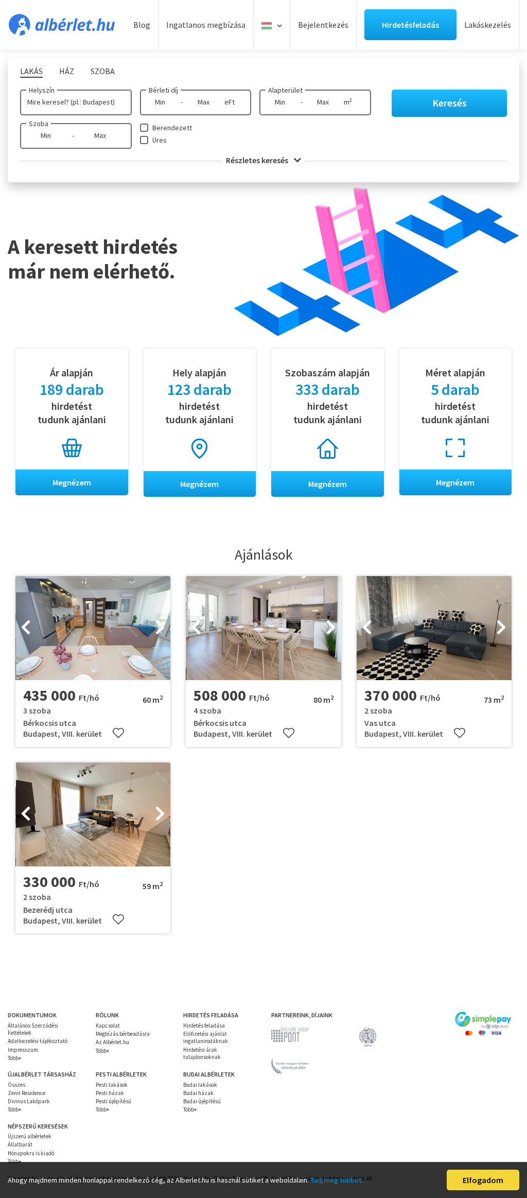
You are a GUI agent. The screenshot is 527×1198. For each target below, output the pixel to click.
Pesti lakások (112, 1084)
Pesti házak (110, 1093)
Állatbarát (20, 1144)
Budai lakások (200, 1084)
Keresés (449, 102)
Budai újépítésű (202, 1101)
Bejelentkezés (323, 25)
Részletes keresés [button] (258, 160)
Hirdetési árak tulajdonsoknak (202, 1053)
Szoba (38, 123)
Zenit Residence (26, 1093)
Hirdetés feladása (204, 1025)
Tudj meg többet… (339, 1180)
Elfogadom (483, 1180)
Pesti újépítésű (113, 1101)
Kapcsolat (108, 1025)
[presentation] (26, 628)
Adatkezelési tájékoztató (37, 1041)
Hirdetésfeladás (410, 25)
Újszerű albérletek (29, 1136)
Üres (159, 140)
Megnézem (71, 482)
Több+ (14, 1058)
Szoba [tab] (103, 71)
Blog (141, 25)
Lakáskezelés (487, 25)
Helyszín (42, 90)
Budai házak (198, 1093)
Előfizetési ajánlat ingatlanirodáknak (205, 1037)
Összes (16, 1084)
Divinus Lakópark (29, 1101)
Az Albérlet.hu (112, 1042)
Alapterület (285, 90)
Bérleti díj (163, 90)
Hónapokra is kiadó (31, 1153)
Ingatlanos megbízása (205, 25)
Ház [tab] (66, 71)
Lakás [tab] (31, 71)
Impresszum (23, 1049)
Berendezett (172, 127)
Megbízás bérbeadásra (123, 1033)
